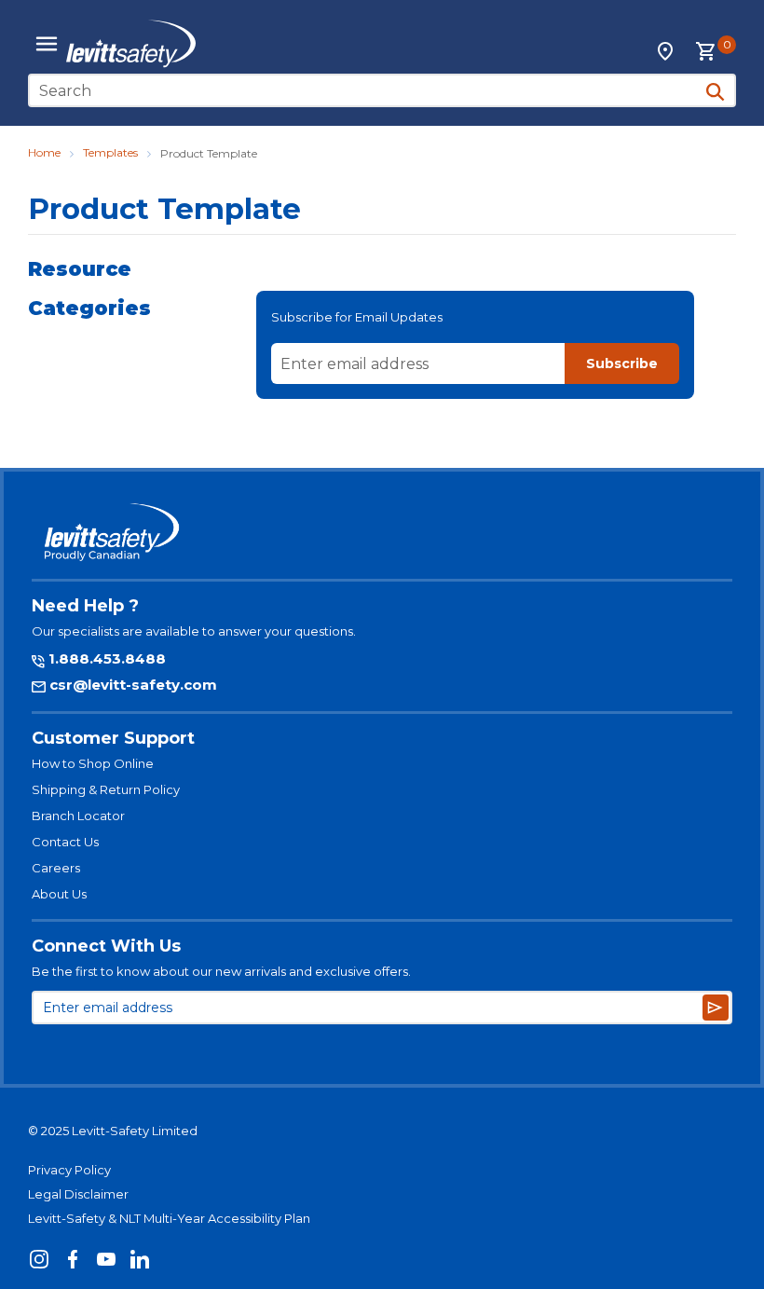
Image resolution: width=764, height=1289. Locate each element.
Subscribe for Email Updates (357, 316)
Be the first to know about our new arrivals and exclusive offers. (221, 971)
